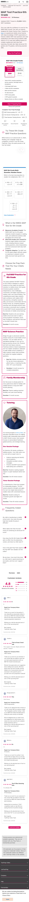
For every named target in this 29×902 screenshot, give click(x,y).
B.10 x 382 (19, 183)
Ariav (2, 33)
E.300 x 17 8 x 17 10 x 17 (14, 206)
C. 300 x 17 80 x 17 (8, 193)
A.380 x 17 (8, 183)
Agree (7, 899)
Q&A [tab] (18, 573)
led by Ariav (19, 432)
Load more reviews (14, 827)
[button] (19, 2)
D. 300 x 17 (19, 193)
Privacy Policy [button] (6, 895)
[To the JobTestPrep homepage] (4, 1)
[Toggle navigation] (27, 2)
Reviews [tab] (12, 573)
